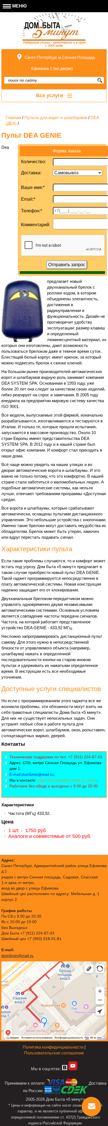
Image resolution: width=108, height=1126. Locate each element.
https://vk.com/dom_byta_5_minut (67, 780)
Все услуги (50, 95)
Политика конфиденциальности (53, 1047)
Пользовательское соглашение (54, 1053)
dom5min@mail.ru (17, 956)
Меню (19, 6)
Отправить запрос (66, 264)
